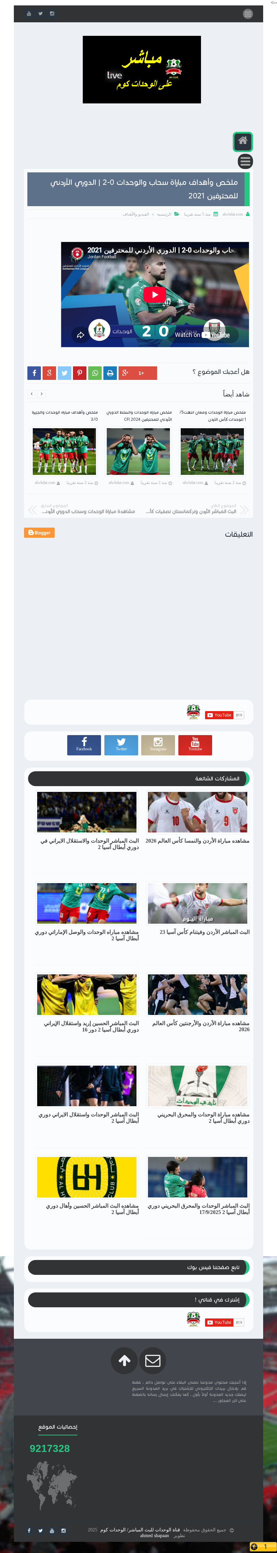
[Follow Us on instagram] (63, 1531)
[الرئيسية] (243, 142)
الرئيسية (164, 214)
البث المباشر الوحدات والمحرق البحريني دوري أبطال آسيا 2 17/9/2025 (199, 1209)
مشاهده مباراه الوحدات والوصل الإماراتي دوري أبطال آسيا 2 (87, 935)
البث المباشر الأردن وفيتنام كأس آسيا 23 (205, 932)
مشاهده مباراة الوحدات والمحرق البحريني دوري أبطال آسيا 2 (203, 1118)
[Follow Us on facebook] (29, 1531)
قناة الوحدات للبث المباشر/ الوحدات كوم (140, 1529)
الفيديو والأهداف (136, 214)
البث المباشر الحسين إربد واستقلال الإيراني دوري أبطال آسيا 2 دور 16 (91, 1026)
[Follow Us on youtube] (52, 1531)
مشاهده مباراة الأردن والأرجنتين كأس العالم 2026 (201, 1026)
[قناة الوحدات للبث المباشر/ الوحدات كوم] (142, 101)
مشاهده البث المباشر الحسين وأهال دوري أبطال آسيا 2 (92, 1209)
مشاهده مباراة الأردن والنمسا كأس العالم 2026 (198, 841)
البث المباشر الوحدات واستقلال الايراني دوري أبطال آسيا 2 (89, 1118)
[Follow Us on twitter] (40, 1531)
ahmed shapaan (154, 1535)
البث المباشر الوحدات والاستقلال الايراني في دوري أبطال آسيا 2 (90, 844)
